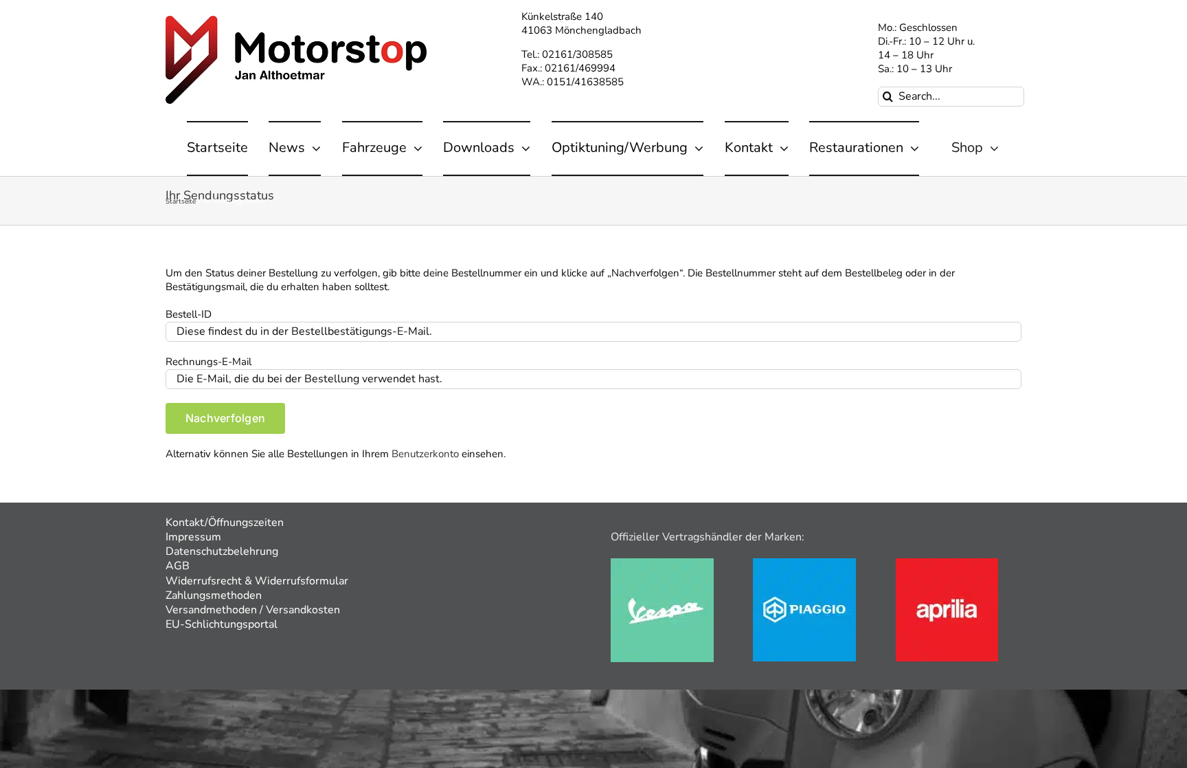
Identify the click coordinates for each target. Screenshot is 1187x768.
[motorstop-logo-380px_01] (296, 21)
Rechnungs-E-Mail (208, 362)
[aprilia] (947, 563)
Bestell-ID (189, 314)
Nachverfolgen (225, 418)
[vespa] (662, 563)
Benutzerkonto (425, 454)
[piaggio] (804, 563)
